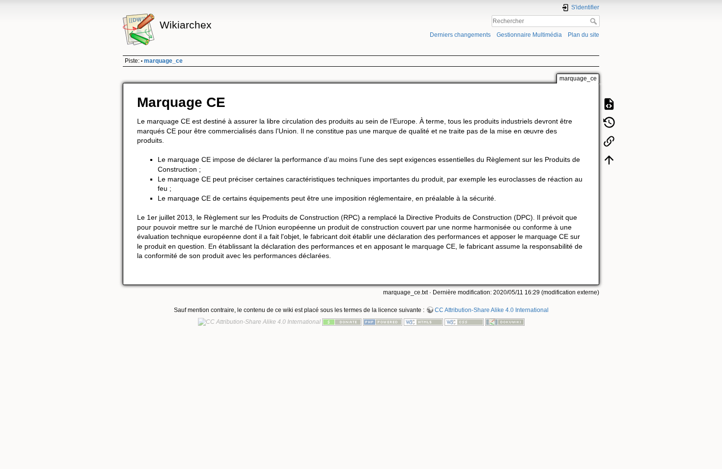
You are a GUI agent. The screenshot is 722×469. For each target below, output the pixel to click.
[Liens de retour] (609, 141)
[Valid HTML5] (423, 321)
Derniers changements (460, 34)
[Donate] (341, 321)
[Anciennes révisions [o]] (609, 122)
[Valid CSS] (464, 321)
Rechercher (594, 21)
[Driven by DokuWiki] (505, 321)
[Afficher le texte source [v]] (609, 104)
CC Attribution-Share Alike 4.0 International (492, 310)
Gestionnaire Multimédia (529, 34)
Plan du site (583, 34)
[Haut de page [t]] (609, 160)
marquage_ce (163, 60)
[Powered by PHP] (382, 321)
